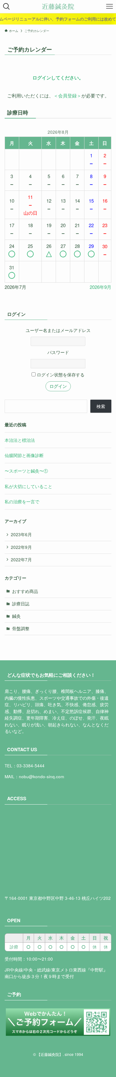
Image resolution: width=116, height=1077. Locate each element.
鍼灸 (16, 616)
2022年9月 (21, 547)
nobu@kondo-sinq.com (41, 776)
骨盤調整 (20, 628)
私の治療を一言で (22, 502)
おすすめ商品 (25, 591)
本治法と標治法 (20, 440)
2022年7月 (21, 560)
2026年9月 (100, 287)
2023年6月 (21, 534)
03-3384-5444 (31, 766)
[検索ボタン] (6, 6)
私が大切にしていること (28, 486)
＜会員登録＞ (67, 95)
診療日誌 (20, 604)
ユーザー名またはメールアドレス (58, 330)
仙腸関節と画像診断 (24, 455)
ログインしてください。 (58, 77)
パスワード (58, 352)
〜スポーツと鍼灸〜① (26, 471)
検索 (101, 406)
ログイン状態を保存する (60, 375)
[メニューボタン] (109, 6)
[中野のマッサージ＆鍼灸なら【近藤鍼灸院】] (58, 6)
